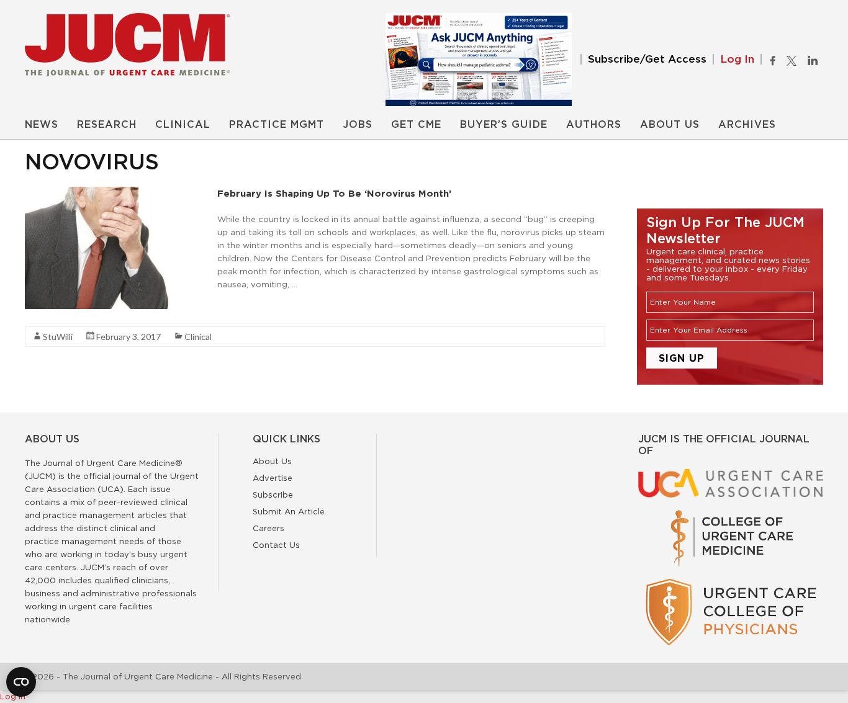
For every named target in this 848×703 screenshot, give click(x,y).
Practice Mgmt (276, 125)
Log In (737, 59)
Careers (268, 528)
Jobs (357, 125)
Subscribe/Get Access (647, 59)
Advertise (272, 477)
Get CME (416, 125)
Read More (239, 306)
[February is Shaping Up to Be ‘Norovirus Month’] (118, 193)
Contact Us (276, 544)
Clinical (182, 125)
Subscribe (273, 494)
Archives (747, 125)
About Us (670, 125)
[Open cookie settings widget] (21, 682)
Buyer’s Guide (504, 125)
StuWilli (58, 336)
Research (107, 125)
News (41, 125)
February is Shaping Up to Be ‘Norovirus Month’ (334, 193)
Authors (593, 125)
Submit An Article (289, 511)
